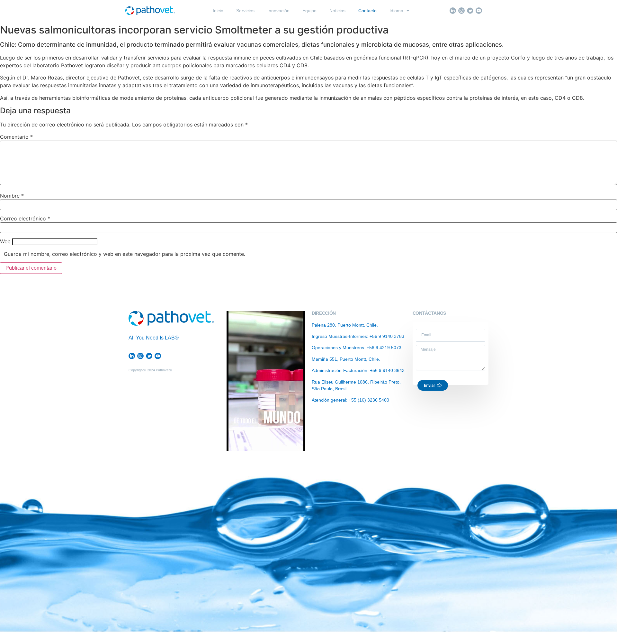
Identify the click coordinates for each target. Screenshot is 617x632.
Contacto (367, 10)
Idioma (396, 10)
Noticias (337, 10)
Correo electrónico (25, 218)
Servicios (245, 10)
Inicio (218, 10)
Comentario (16, 137)
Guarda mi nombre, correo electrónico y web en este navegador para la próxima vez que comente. (124, 254)
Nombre (12, 195)
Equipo (309, 10)
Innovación (278, 10)
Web (5, 241)
